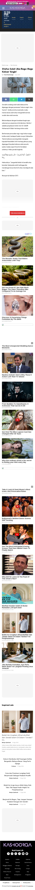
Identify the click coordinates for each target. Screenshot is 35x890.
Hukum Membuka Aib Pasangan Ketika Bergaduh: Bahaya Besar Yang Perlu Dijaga (17, 761)
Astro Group (30, 886)
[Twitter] (15, 853)
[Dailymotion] (26, 853)
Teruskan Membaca (17, 213)
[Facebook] (8, 853)
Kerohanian (14, 65)
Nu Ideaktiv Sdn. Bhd (16, 886)
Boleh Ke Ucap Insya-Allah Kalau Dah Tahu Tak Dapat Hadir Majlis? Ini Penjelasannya (17, 787)
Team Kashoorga (8, 74)
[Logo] (17, 8)
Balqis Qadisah (6, 742)
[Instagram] (12, 853)
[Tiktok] (19, 853)
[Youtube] (23, 853)
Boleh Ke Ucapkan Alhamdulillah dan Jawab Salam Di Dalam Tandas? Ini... (17, 737)
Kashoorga (5, 65)
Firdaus (14, 766)
